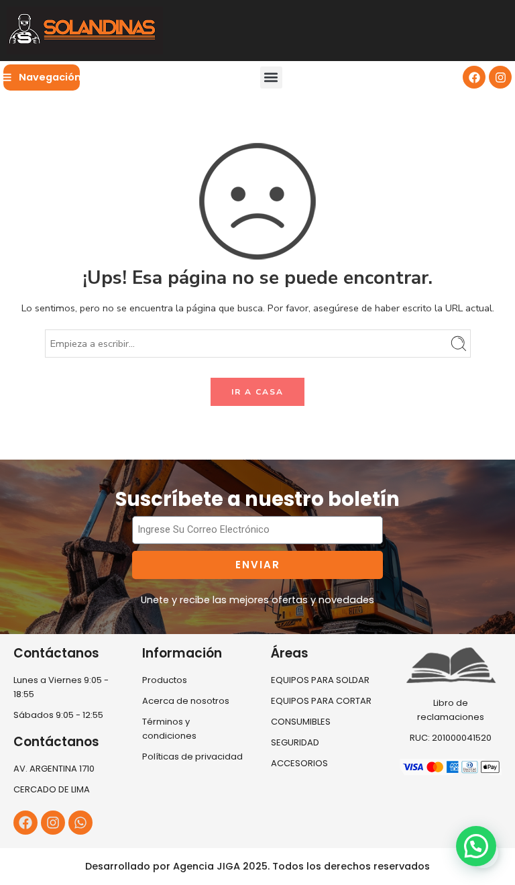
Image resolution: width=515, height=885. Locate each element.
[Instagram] (500, 77)
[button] (271, 77)
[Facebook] (474, 77)
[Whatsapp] (80, 823)
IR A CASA (257, 391)
